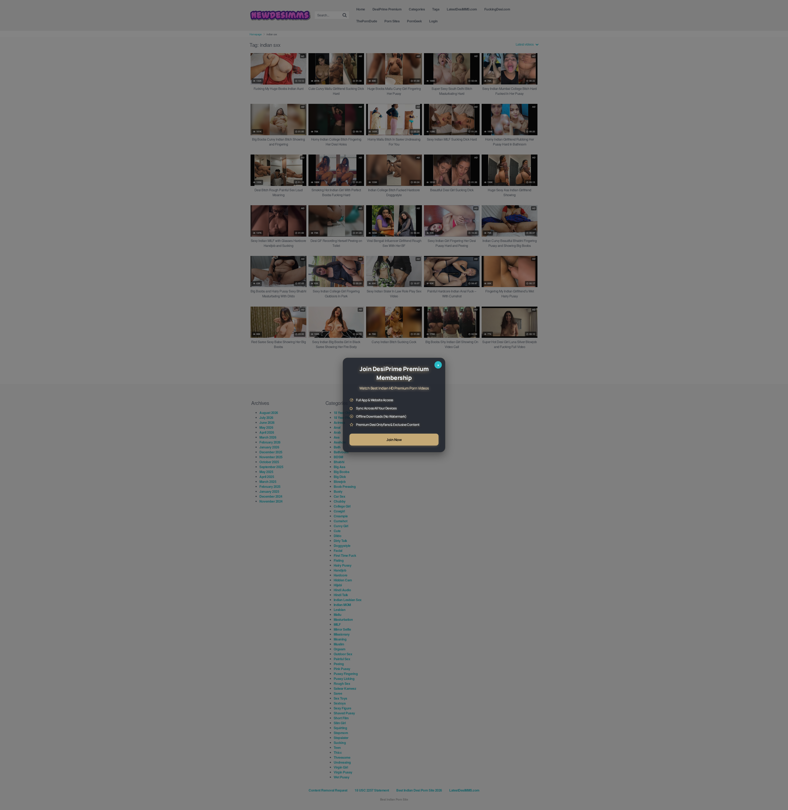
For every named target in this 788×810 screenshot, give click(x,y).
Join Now (394, 439)
